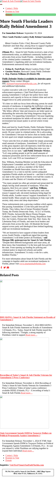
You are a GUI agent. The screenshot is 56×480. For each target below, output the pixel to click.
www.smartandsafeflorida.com (32, 263)
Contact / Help (11, 8)
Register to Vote (12, 11)
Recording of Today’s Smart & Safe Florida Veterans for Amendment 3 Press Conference (26, 376)
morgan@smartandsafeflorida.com (22, 83)
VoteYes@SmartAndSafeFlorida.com (27, 465)
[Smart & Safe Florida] (20, 1)
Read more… (31, 335)
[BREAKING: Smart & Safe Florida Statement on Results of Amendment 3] (24, 312)
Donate (8, 14)
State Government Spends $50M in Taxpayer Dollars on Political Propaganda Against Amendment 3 (26, 434)
